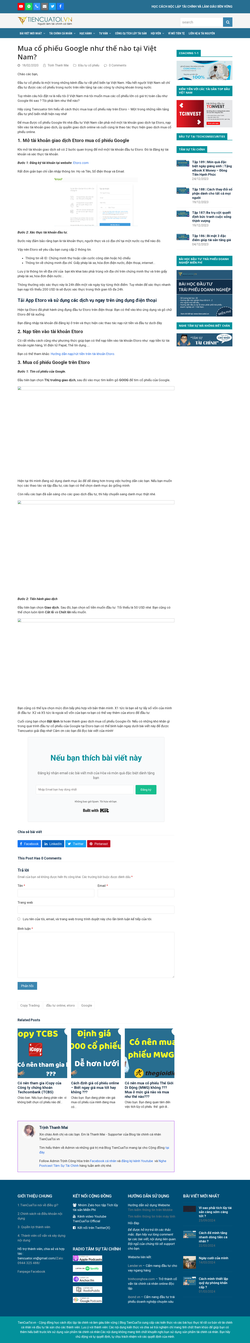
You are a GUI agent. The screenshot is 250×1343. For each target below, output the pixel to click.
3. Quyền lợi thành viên (34, 1227)
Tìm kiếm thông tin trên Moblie (150, 1210)
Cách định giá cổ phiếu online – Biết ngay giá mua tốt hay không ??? (95, 1087)
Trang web (25, 902)
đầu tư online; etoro (60, 1005)
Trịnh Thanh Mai (58, 65)
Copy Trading (30, 1005)
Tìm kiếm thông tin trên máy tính (151, 1216)
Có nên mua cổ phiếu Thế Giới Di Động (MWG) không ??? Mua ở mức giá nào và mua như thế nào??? (149, 1090)
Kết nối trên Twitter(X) (94, 1228)
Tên (21, 886)
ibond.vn (134, 1297)
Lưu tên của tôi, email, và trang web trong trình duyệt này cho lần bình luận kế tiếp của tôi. (87, 919)
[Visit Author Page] (28, 1132)
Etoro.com (81, 163)
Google (86, 1005)
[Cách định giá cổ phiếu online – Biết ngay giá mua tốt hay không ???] (96, 1053)
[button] (29, 843)
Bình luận (25, 929)
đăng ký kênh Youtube (137, 1161)
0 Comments (117, 65)
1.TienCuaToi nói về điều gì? (38, 1205)
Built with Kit (96, 810)
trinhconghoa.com (141, 1279)
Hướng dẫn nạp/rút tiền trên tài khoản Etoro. (83, 354)
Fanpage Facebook (31, 1271)
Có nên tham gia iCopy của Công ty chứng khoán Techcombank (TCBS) (39, 1087)
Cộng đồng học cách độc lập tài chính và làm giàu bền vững (78, 1322)
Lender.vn (135, 1266)
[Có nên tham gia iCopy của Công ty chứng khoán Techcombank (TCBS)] (42, 1053)
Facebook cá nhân (103, 1161)
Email (103, 886)
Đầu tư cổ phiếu (88, 65)
